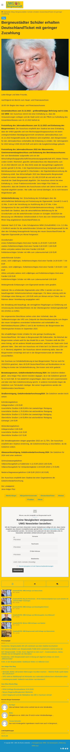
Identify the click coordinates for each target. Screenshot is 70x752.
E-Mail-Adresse (35, 551)
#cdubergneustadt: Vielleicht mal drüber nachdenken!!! (23, 679)
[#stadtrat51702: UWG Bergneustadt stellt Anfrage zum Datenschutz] (6, 633)
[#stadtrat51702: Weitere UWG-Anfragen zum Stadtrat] (6, 625)
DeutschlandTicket (47, 495)
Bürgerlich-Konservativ (29, 495)
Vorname (35, 536)
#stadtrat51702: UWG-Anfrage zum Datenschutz (27, 590)
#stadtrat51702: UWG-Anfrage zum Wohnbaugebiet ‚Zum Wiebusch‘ (34, 615)
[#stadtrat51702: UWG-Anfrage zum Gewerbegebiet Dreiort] (6, 609)
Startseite (6, 12)
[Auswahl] (2, 5)
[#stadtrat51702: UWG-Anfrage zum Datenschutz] (6, 593)
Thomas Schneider (15, 721)
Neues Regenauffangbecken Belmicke (17, 692)
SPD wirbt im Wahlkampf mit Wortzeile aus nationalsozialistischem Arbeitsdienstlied (34, 676)
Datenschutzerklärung (51, 529)
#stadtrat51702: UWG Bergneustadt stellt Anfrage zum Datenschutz (34, 631)
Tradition (31, 499)
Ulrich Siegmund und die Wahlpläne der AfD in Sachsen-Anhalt (27, 695)
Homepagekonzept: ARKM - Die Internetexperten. (45, 743)
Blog (13, 12)
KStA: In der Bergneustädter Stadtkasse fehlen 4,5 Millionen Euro (25, 662)
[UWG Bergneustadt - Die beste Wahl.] (14, 4)
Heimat (61, 495)
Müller (11, 713)
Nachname (35, 544)
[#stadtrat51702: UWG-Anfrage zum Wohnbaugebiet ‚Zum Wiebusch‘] (6, 617)
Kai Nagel (12, 705)
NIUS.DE (4, 736)
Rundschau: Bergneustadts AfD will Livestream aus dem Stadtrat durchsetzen (29, 646)
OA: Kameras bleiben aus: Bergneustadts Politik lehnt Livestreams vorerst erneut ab (32, 649)
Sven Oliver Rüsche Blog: (9, 684)
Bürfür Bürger (11, 495)
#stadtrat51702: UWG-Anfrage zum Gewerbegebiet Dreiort (30, 607)
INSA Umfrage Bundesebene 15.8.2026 (18, 689)
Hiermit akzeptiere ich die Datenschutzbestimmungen (36, 566)
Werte (40, 499)
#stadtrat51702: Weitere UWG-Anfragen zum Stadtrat (29, 623)
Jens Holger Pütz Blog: (8, 666)
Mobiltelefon (35, 558)
